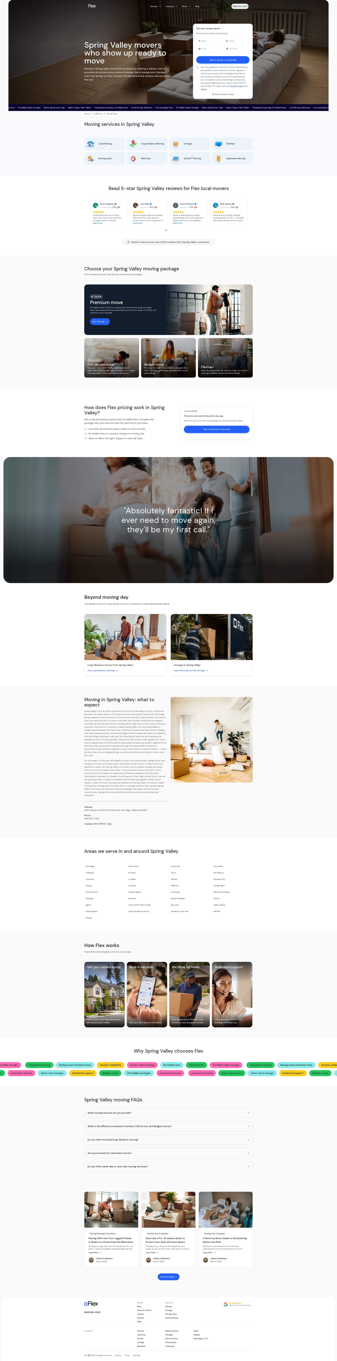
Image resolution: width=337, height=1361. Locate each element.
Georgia (140, 1342)
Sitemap (136, 1355)
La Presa (132, 885)
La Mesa (132, 879)
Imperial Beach (134, 892)
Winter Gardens (178, 898)
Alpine (88, 905)
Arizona (140, 1331)
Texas (196, 1331)
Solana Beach (91, 911)
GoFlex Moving (171, 1318)
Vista (173, 873)
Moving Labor (171, 1314)
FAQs (139, 1321)
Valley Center (219, 905)
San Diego (90, 866)
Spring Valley (112, 113)
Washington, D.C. (201, 1338)
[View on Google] (95, 205)
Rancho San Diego (221, 892)
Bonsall (89, 918)
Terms (203, 89)
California (98, 113)
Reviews (140, 1318)
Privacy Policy (236, 86)
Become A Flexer (144, 1310)
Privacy (118, 1355)
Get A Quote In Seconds (216, 429)
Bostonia (175, 905)
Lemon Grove (92, 892)
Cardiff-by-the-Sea (179, 911)
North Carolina (171, 1338)
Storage (168, 1310)
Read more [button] (97, 223)
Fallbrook (175, 885)
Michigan (169, 1335)
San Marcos (219, 873)
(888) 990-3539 (92, 1312)
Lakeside (89, 898)
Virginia (197, 1335)
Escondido (218, 866)
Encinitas (90, 879)
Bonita (216, 898)
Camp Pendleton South (138, 911)
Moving (168, 1306)
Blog (197, 6)
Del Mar (217, 911)
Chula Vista (133, 866)
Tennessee (169, 1346)
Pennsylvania (170, 1342)
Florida (140, 1338)
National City (219, 879)
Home (86, 113)
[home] (92, 6)
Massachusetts (172, 1331)
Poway (89, 885)
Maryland (141, 1346)
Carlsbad (90, 873)
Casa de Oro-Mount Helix (139, 905)
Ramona (132, 898)
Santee (174, 879)
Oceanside (175, 866)
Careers (140, 1314)
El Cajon (132, 873)
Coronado (175, 892)
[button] (155, 6)
